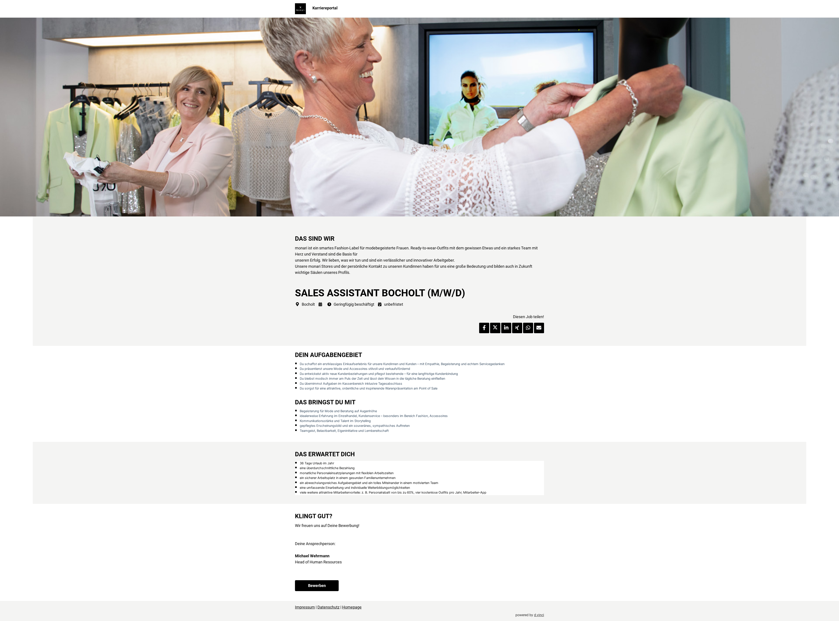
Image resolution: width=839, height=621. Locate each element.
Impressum (305, 607)
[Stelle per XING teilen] (517, 328)
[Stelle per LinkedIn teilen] (506, 328)
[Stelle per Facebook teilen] (484, 328)
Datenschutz (328, 607)
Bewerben (317, 585)
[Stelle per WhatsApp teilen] (528, 328)
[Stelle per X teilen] (495, 328)
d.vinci (539, 615)
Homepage (352, 607)
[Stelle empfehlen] (539, 328)
